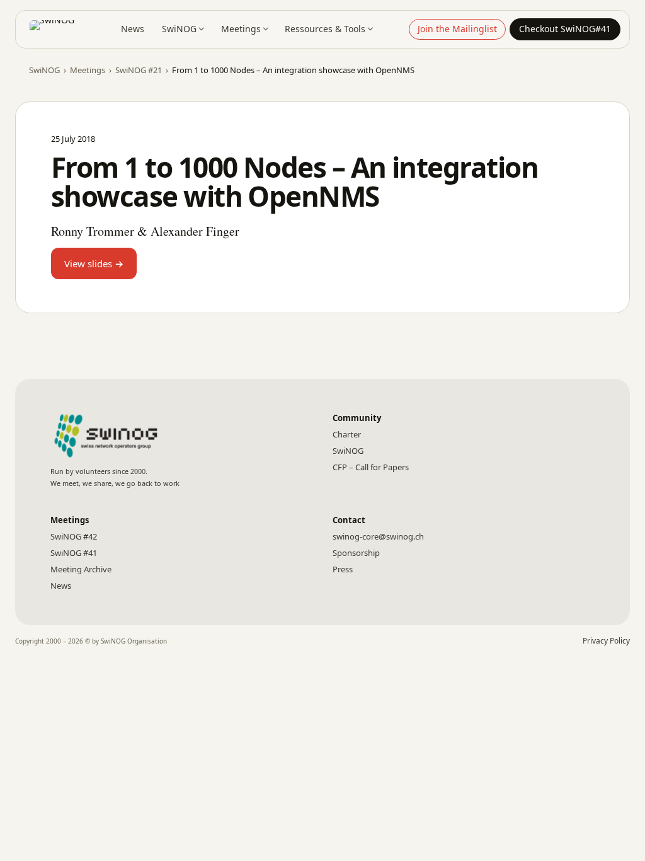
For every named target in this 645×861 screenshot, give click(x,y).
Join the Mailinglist (457, 29)
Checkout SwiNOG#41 (565, 29)
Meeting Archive (80, 569)
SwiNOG (179, 29)
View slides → (93, 263)
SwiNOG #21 (138, 70)
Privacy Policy (606, 640)
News (132, 29)
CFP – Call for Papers (371, 467)
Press (343, 569)
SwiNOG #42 (73, 536)
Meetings (241, 29)
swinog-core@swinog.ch (378, 536)
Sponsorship (356, 552)
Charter (347, 434)
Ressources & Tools (325, 29)
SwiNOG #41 (73, 552)
